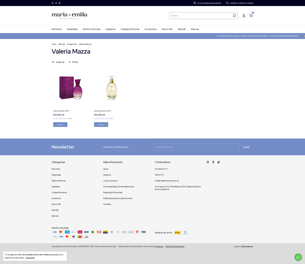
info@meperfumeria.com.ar (167, 180)
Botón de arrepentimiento (175, 246)
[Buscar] (234, 15)
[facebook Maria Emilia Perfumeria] (56, 3)
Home (105, 169)
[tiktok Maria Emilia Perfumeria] (60, 3)
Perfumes (57, 29)
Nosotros (107, 175)
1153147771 (159, 175)
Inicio (54, 44)
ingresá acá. (158, 246)
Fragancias (72, 44)
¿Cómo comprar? (110, 180)
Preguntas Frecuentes (112, 192)
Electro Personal (91, 29)
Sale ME (182, 29)
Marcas (195, 29)
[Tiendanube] (243, 246)
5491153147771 (161, 169)
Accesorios (151, 29)
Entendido (30, 257)
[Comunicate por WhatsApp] (298, 257)
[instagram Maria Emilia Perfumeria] (53, 3)
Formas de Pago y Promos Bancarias (118, 186)
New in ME (167, 29)
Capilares (110, 29)
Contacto (107, 204)
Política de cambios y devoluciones (117, 198)
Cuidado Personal (130, 29)
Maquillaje (72, 29)
